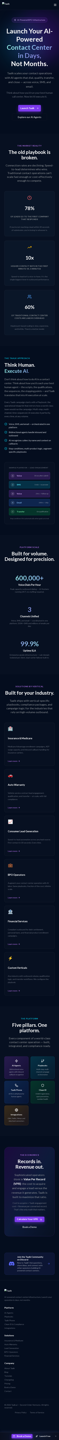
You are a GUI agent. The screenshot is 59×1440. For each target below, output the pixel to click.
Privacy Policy (20, 1412)
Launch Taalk (27, 108)
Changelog (9, 1380)
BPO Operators (11, 1352)
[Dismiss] (56, 1436)
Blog (6, 1372)
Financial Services (11, 1356)
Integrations (9, 1328)
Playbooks (8, 1316)
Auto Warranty (10, 1344)
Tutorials (8, 1376)
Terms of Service (37, 1412)
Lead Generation (11, 1348)
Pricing (7, 1383)
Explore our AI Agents (29, 117)
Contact (8, 1391)
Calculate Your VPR (27, 1219)
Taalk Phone (9, 1320)
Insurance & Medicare (13, 1340)
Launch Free (45, 1436)
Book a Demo (29, 1226)
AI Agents (8, 1313)
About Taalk (9, 1368)
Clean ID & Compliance (14, 1324)
